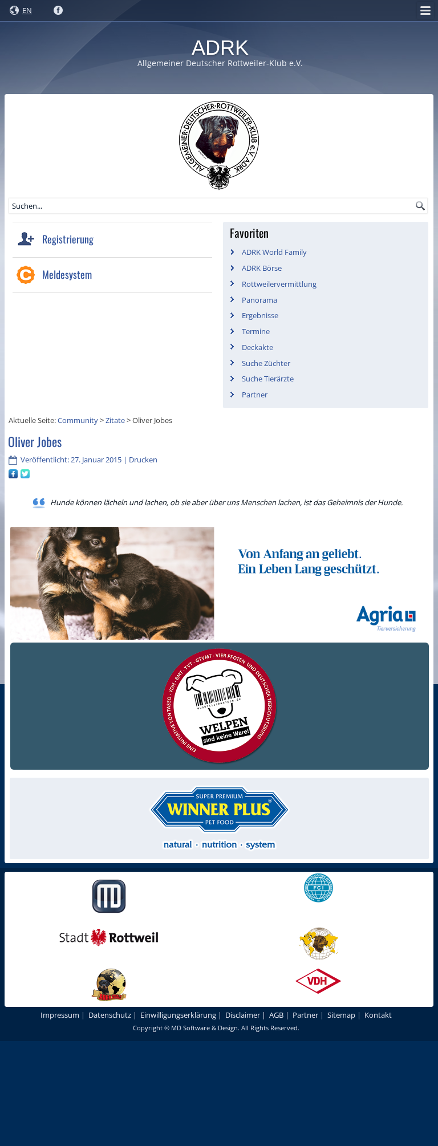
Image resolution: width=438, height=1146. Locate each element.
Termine (256, 331)
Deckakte (257, 347)
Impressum (59, 1015)
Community (78, 420)
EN (27, 10)
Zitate (115, 420)
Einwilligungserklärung (178, 1015)
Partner (254, 394)
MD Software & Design (204, 1027)
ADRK (220, 47)
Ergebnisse (260, 315)
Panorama (259, 300)
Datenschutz (109, 1015)
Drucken (143, 459)
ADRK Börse (262, 268)
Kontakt (378, 1015)
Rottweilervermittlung (279, 284)
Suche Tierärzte (268, 378)
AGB (276, 1015)
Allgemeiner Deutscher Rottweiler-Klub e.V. (220, 63)
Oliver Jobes (35, 441)
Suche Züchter (266, 363)
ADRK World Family (274, 252)
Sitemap (341, 1015)
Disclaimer (242, 1015)
